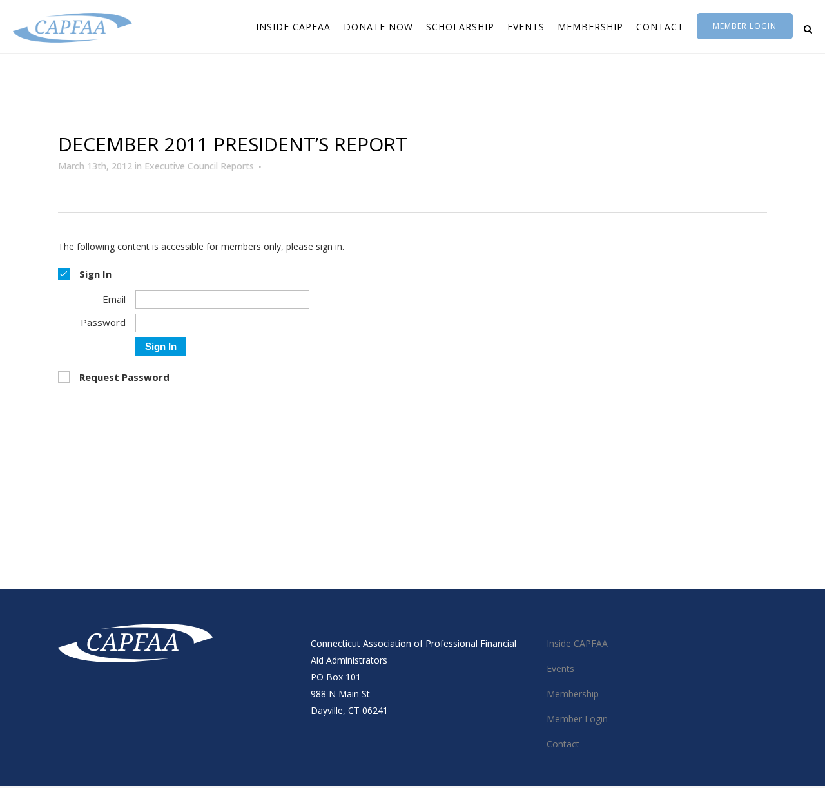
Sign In (161, 346)
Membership (573, 693)
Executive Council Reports (199, 166)
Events (560, 668)
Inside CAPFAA (577, 643)
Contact (563, 744)
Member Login (745, 26)
